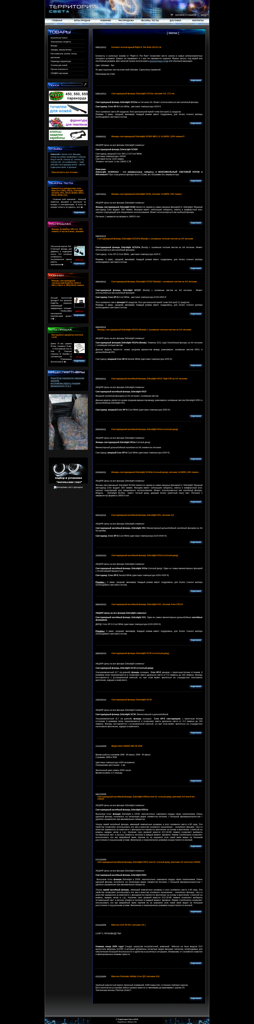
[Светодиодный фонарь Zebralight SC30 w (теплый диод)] (172, 655)
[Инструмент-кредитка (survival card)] (79, 348)
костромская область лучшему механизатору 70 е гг (65, 384)
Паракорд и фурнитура (61, 61)
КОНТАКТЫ (198, 20)
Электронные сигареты (61, 42)
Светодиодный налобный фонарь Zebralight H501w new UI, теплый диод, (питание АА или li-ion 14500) (146, 798)
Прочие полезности (59, 69)
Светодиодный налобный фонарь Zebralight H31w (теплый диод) (144, 555)
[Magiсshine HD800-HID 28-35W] (145, 748)
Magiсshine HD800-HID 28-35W (126, 746)
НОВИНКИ (105, 20)
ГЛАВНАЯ (57, 20)
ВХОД (203, 15)
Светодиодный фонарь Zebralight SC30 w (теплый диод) (140, 653)
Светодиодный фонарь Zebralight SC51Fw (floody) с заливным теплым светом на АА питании (145, 239)
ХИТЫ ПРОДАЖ (82, 20)
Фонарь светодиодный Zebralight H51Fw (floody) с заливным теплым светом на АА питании (144, 330)
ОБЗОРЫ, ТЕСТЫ (150, 20)
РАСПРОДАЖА (126, 20)
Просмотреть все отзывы (64, 172)
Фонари (54, 46)
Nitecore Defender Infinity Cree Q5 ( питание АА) (135, 976)
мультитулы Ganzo (59, 38)
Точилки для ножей (59, 65)
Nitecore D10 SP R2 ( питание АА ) (128, 925)
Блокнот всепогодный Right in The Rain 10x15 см (136, 47)
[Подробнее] (79, 212)
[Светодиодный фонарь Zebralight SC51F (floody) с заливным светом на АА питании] (199, 284)
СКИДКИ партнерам (59, 73)
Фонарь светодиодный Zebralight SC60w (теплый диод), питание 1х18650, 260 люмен (155, 472)
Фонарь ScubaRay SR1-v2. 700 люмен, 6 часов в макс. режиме (67, 230)
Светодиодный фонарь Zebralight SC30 (131, 700)
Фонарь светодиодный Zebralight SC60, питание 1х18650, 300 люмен (146, 194)
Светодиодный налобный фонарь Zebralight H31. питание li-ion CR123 (147, 604)
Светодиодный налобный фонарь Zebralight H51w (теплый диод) (144, 429)
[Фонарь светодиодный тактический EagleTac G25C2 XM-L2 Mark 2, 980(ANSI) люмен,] (68, 291)
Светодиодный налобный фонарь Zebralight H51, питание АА (142, 515)
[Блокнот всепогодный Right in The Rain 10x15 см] (164, 49)
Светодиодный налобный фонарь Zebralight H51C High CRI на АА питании (149, 379)
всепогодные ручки (159, 61)
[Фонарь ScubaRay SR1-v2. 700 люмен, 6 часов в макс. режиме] (68, 240)
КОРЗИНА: (180, 15)
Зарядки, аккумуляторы (61, 50)
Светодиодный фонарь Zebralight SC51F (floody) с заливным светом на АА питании (154, 282)
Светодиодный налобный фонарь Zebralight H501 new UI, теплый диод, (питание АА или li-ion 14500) (148, 862)
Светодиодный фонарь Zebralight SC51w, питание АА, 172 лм (142, 94)
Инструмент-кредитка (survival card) (67, 336)
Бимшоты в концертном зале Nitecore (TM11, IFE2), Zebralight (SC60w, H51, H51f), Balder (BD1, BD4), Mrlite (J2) (67, 191)
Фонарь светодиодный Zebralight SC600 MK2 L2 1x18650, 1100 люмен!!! (148, 136)
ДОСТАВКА (175, 20)
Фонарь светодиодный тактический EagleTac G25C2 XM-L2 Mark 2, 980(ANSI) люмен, (67, 283)
